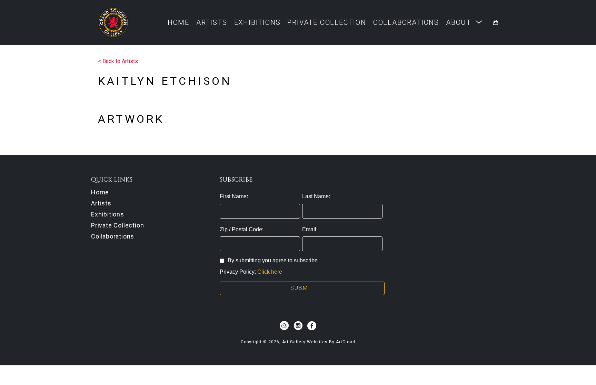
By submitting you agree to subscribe (273, 260)
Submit (302, 288)
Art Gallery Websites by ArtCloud (318, 342)
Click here (269, 272)
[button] (464, 22)
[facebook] (311, 325)
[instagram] (298, 325)
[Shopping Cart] (495, 22)
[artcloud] (284, 325)
